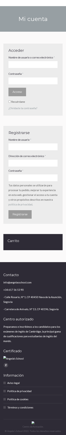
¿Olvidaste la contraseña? (22, 108)
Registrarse (20, 214)
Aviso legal (13, 382)
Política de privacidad (19, 391)
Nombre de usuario (26, 139)
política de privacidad (20, 204)
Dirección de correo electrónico (33, 156)
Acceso (17, 92)
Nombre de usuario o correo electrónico (33, 57)
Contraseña (22, 73)
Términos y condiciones (20, 407)
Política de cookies (17, 399)
